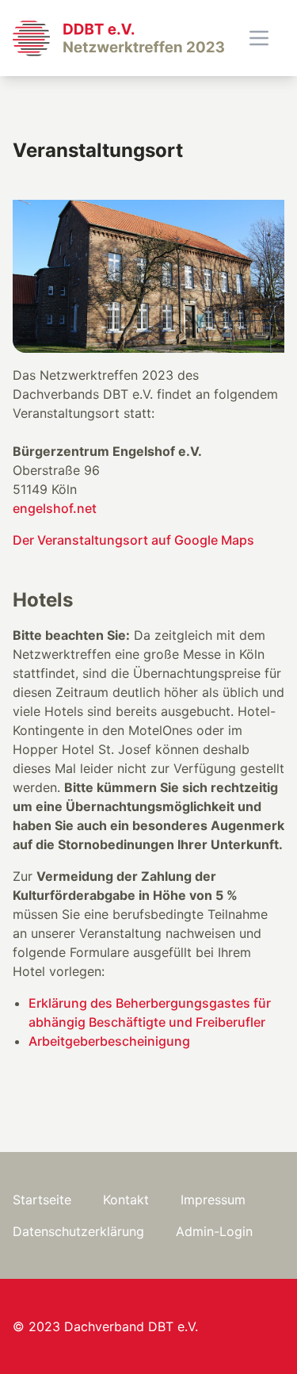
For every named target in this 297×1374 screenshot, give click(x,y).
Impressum (213, 1200)
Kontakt (126, 1200)
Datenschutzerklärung (78, 1231)
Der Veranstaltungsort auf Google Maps (133, 540)
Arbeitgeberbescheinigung (109, 1041)
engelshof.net (55, 508)
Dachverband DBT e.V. (131, 1326)
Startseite (42, 1200)
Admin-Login (214, 1231)
